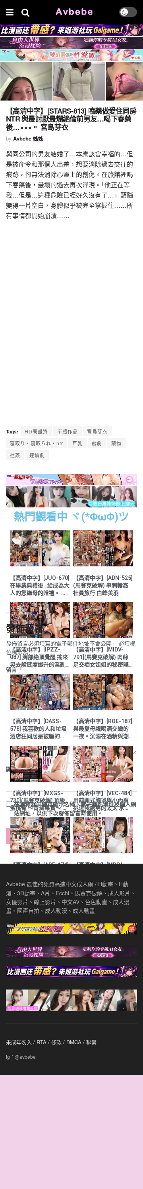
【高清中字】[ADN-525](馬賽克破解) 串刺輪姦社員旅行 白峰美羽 (103, 585)
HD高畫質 (36, 431)
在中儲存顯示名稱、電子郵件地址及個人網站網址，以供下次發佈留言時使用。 (75, 808)
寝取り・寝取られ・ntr (36, 443)
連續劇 (37, 455)
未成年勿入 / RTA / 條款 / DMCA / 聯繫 (51, 1042)
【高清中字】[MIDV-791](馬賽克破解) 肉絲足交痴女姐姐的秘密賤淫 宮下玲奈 (101, 657)
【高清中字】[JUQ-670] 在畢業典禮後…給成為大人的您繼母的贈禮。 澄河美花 (40, 586)
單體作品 (67, 431)
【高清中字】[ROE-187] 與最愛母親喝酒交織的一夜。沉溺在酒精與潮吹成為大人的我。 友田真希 (102, 729)
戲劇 (97, 443)
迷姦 (15, 455)
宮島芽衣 (97, 431)
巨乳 (77, 443)
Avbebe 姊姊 (28, 138)
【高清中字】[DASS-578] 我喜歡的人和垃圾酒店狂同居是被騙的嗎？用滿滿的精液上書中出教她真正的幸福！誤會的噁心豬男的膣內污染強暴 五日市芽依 (38, 729)
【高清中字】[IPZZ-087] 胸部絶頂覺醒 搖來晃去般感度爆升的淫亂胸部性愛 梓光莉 (39, 657)
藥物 (116, 443)
